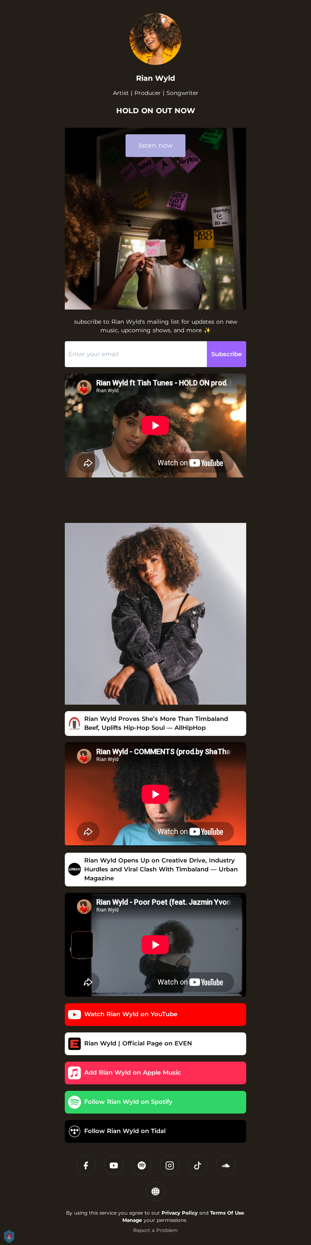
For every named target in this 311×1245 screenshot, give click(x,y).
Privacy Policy (180, 1213)
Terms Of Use (227, 1213)
